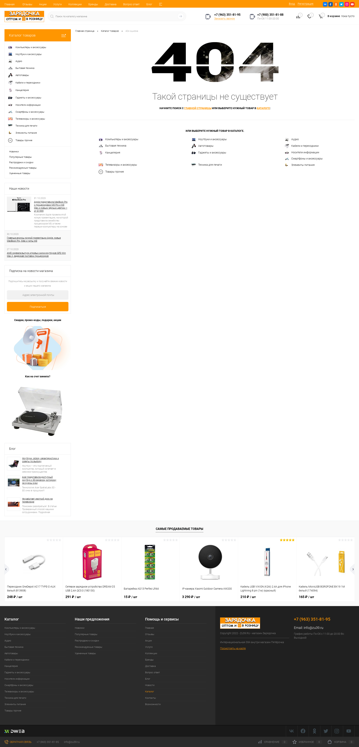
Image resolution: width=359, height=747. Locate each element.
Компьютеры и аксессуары (121, 139)
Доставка (110, 4)
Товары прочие (114, 171)
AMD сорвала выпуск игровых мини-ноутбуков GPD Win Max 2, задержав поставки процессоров (36, 254)
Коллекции (75, 4)
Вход (292, 3)
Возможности (153, 704)
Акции (43, 4)
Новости (149, 685)
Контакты (150, 697)
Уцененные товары (19, 173)
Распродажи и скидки (21, 162)
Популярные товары (20, 157)
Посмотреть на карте (233, 648)
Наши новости (19, 188)
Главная (9, 4)
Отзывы (27, 4)
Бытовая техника (115, 145)
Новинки (14, 151)
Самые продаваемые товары (179, 529)
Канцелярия (112, 152)
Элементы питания (303, 164)
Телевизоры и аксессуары (121, 164)
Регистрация (305, 3)
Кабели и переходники (305, 145)
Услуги (57, 4)
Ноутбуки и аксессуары (212, 139)
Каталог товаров (22, 35)
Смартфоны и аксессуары (307, 158)
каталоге (263, 108)
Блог (149, 4)
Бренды (93, 4)
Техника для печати (210, 164)
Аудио (295, 139)
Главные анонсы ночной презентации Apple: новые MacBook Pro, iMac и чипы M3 (34, 239)
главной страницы (197, 108)
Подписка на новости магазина (31, 271)
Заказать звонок (224, 18)
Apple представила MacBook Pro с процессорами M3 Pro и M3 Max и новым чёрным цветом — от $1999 (50, 206)
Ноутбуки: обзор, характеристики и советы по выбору (40, 460)
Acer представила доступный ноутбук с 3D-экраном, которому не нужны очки (39, 480)
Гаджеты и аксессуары (212, 152)
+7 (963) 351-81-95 (48, 741)
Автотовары (206, 145)
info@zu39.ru (313, 628)
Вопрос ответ (131, 4)
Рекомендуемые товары (23, 167)
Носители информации (305, 152)
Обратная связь (20, 741)
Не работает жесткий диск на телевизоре (37, 500)
